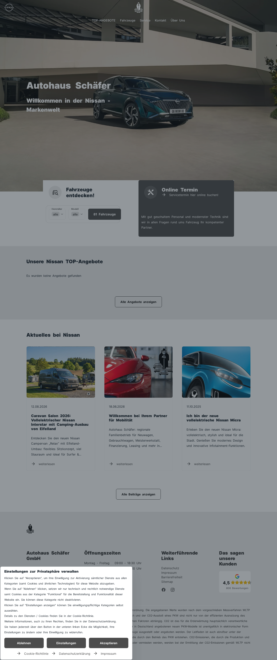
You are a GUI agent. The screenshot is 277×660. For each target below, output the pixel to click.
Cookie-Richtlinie (36, 653)
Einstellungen (66, 642)
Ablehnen (24, 642)
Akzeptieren (108, 642)
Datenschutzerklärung (74, 653)
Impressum (108, 653)
